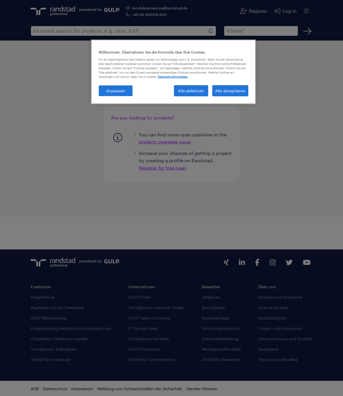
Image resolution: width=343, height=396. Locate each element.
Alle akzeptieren (230, 90)
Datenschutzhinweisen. (173, 76)
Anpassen (115, 90)
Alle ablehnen (191, 90)
